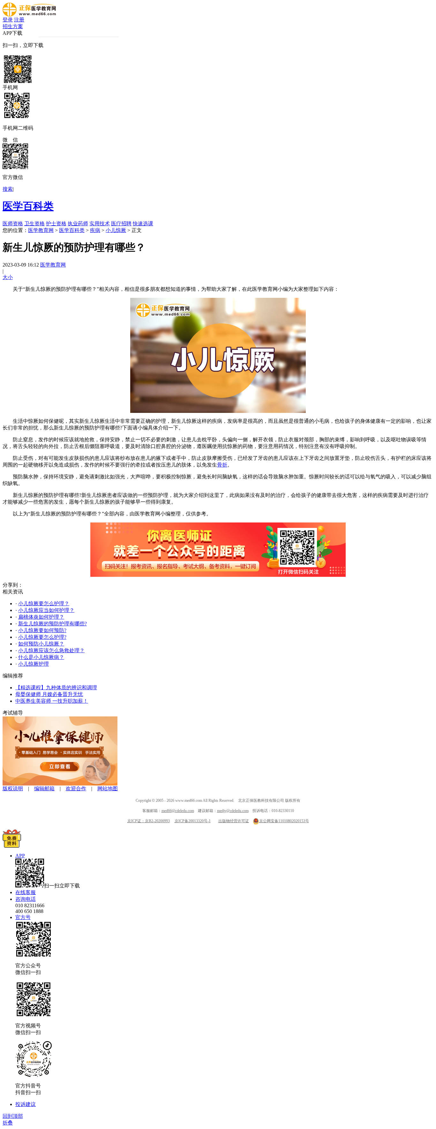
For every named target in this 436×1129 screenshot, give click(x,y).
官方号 (23, 917)
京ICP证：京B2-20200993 (148, 821)
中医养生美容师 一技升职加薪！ (51, 701)
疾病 (95, 230)
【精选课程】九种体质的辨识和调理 (56, 687)
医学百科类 (28, 206)
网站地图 (107, 788)
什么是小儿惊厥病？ (41, 657)
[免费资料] (12, 846)
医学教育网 (41, 230)
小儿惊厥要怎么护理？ (43, 603)
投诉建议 (25, 1104)
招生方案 (13, 26)
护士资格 (56, 223)
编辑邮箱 (44, 788)
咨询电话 (25, 899)
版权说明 (13, 788)
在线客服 (25, 892)
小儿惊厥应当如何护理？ (46, 610)
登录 (8, 19)
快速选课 (143, 223)
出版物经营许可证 (233, 821)
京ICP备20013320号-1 (193, 821)
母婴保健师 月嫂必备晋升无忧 (49, 694)
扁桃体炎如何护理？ (41, 617)
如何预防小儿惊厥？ (41, 643)
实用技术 (99, 223)
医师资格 (13, 223)
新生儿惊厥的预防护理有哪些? (52, 623)
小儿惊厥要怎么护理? (42, 637)
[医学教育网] (29, 15)
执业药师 (78, 223)
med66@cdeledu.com (178, 810)
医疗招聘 (121, 223)
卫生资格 (34, 223)
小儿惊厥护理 (33, 664)
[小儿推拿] (60, 783)
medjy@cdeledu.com (233, 810)
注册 (19, 19)
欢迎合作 (76, 788)
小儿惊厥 (116, 230)
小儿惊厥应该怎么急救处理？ (51, 650)
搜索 (8, 189)
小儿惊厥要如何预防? (42, 630)
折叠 (8, 1122)
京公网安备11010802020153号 (284, 821)
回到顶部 (13, 1116)
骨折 (222, 465)
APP (20, 855)
